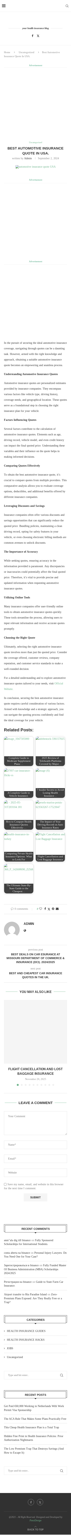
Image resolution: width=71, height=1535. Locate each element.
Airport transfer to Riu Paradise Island (25, 1294)
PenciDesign (35, 1520)
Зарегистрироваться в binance (21, 1265)
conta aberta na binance (17, 1252)
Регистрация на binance (18, 1281)
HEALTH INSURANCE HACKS (26, 1339)
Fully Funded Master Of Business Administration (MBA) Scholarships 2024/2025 (35, 1269)
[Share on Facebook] (45, 909)
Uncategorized (26, 52)
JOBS (10, 1348)
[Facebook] (32, 35)
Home (7, 52)
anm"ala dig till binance (17, 1240)
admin (28, 158)
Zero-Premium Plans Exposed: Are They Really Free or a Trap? (33, 1298)
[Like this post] (40, 909)
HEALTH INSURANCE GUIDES (26, 1331)
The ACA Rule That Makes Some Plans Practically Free (35, 1418)
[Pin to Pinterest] (53, 909)
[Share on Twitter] (49, 909)
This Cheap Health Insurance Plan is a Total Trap (31, 1427)
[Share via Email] (57, 909)
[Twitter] (38, 35)
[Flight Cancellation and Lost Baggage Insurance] (35, 1032)
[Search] (67, 6)
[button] (7, 1042)
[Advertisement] (35, 104)
